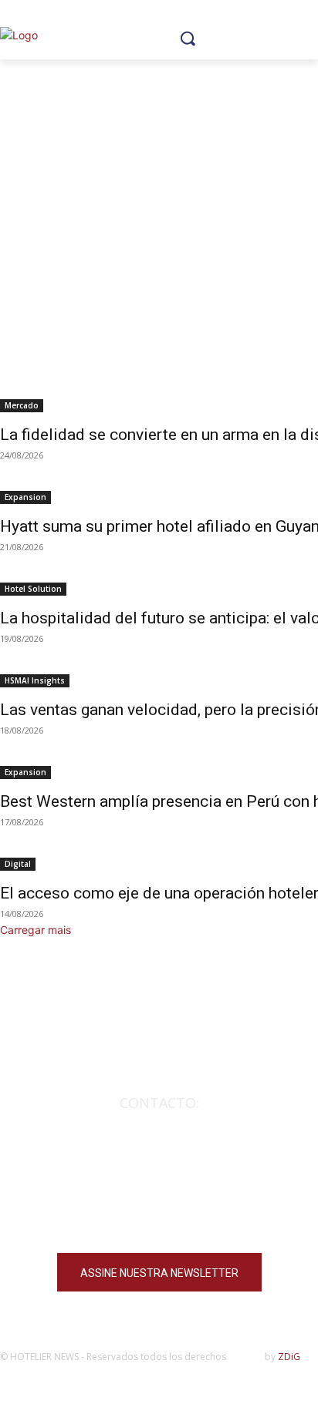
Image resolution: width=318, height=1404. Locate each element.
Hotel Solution (33, 588)
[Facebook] (83, 1219)
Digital (18, 863)
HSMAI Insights (35, 680)
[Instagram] (121, 1219)
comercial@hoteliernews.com (159, 1147)
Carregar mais (35, 929)
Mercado (22, 405)
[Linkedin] (197, 1219)
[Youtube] (159, 1219)
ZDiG (289, 1356)
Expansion (25, 497)
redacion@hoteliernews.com (159, 1125)
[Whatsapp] (235, 1219)
